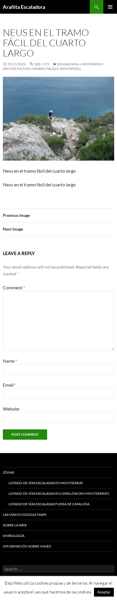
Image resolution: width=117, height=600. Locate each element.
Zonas (8, 472)
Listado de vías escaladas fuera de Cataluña (49, 504)
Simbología (13, 536)
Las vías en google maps (24, 514)
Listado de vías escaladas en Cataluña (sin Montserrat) (59, 493)
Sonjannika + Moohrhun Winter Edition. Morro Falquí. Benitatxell (53, 66)
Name (10, 360)
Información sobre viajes (27, 546)
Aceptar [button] (103, 592)
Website (11, 408)
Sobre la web (15, 525)
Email (9, 384)
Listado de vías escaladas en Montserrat (46, 483)
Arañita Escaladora (24, 7)
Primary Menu (110, 7)
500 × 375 (41, 64)
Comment (14, 287)
